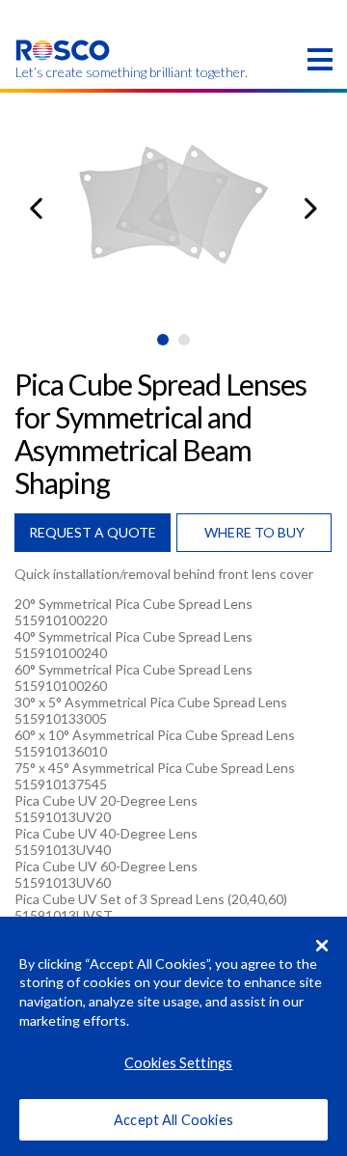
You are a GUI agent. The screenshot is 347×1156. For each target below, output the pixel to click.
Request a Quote (92, 532)
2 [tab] (184, 339)
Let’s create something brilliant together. (63, 72)
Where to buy (254, 532)
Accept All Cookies (173, 1120)
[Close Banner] (322, 945)
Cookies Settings (178, 1063)
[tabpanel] (173, 208)
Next (311, 208)
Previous (36, 208)
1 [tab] (163, 339)
